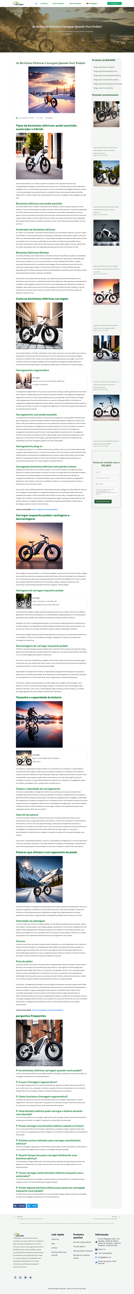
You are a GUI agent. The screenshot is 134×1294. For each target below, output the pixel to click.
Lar (42, 31)
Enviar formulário (103, 501)
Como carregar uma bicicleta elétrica (44, 509)
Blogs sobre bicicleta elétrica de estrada (108, 84)
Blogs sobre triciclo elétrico (103, 88)
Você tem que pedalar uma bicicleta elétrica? (47, 1010)
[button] (48, 3)
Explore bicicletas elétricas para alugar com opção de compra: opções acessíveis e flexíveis (106, 269)
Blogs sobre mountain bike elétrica (106, 80)
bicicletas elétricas (50, 31)
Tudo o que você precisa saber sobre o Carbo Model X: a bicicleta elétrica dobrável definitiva (105, 150)
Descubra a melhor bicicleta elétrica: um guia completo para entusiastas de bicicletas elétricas (106, 384)
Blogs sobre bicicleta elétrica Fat (105, 71)
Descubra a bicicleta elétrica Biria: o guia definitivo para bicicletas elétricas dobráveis (106, 209)
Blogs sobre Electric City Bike (104, 67)
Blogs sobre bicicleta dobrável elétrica (107, 75)
